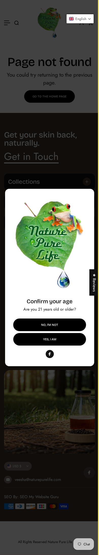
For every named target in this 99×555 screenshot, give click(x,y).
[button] (76, 18)
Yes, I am (49, 339)
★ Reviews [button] (90, 282)
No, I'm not (49, 325)
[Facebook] (49, 354)
